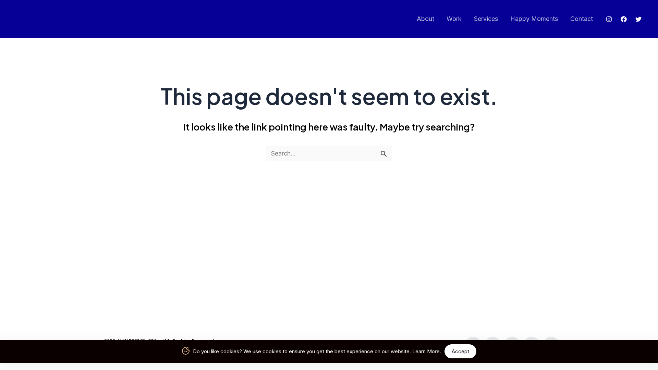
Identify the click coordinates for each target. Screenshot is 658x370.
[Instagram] (609, 19)
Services (486, 18)
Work (454, 18)
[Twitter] (638, 19)
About (425, 18)
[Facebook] (624, 19)
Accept (460, 351)
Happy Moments (534, 18)
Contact (581, 18)
